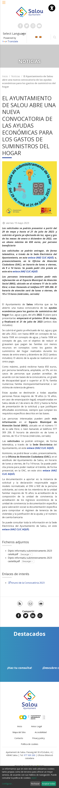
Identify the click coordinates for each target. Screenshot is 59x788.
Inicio (5, 76)
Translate (13, 41)
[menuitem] (36, 36)
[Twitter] (25, 615)
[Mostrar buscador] (54, 37)
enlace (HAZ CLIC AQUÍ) (40, 257)
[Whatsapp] (40, 615)
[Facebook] (18, 615)
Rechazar (35, 783)
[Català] (36, 36)
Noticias (15, 76)
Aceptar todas (48, 783)
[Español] (40, 36)
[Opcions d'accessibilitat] (51, 8)
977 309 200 (29, 755)
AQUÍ (34, 777)
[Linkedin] (32, 615)
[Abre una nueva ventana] (20, 25)
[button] (4, 3)
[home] (29, 11)
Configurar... (7, 783)
